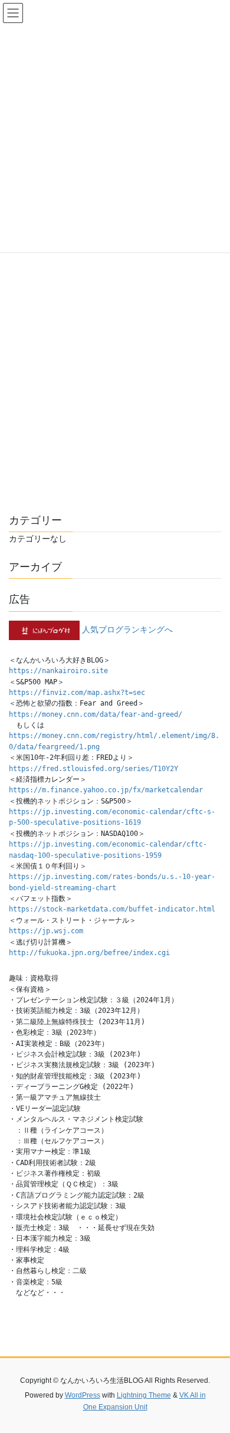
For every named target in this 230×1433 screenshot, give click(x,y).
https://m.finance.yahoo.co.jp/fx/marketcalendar (106, 790)
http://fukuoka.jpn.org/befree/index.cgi (89, 953)
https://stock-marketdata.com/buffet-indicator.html (112, 909)
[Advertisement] (115, 370)
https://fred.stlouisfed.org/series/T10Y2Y (93, 769)
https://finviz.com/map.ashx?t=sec (77, 692)
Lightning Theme (144, 1395)
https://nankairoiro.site (58, 671)
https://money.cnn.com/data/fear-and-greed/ (95, 714)
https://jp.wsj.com (46, 931)
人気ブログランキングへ (127, 629)
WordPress (82, 1395)
